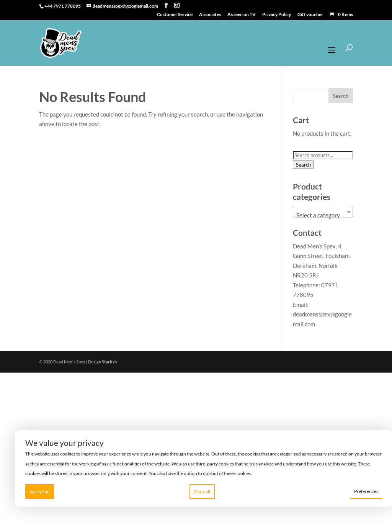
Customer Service (175, 14)
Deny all (202, 491)
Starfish (109, 361)
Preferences (366, 491)
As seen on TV (241, 14)
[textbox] (322, 215)
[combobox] (323, 212)
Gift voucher (310, 14)
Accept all (39, 491)
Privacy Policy (276, 14)
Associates (210, 14)
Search (303, 165)
